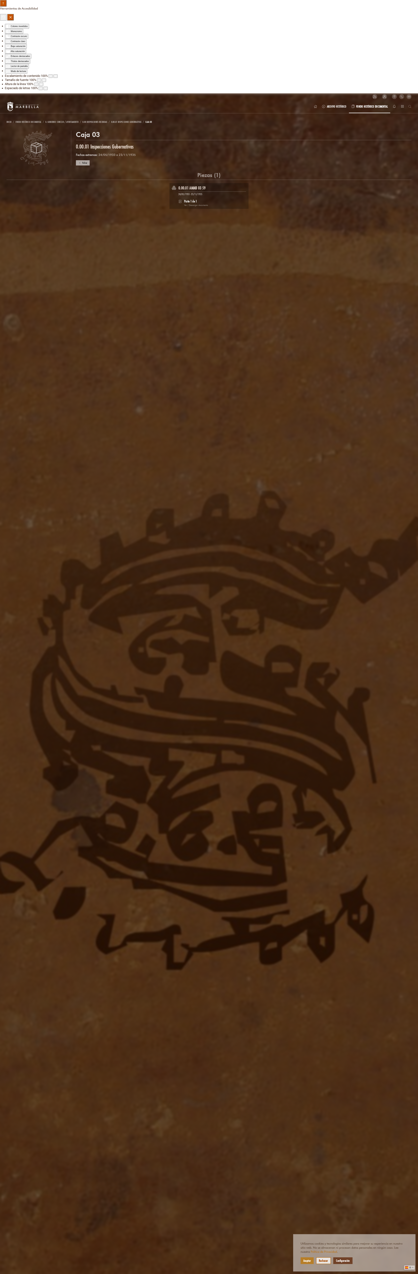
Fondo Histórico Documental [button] (372, 106)
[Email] (409, 96)
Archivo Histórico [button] (336, 106)
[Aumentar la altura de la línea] (41, 84)
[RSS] (374, 96)
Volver (84, 162)
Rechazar (323, 1260)
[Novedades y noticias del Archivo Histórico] (394, 106)
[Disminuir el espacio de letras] (41, 88)
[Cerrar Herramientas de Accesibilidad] (10, 17)
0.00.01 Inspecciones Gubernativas (105, 146)
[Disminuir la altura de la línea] (36, 84)
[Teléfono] (401, 96)
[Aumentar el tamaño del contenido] (55, 76)
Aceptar (307, 1260)
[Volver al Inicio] (23, 106)
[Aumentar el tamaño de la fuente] (44, 80)
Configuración (343, 1260)
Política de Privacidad (324, 1252)
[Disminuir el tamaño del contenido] (50, 76)
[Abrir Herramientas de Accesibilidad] (3, 3)
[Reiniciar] (3, 17)
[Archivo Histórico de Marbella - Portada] (315, 106)
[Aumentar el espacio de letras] (45, 88)
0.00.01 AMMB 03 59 (192, 187)
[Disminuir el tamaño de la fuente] (39, 80)
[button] (384, 96)
